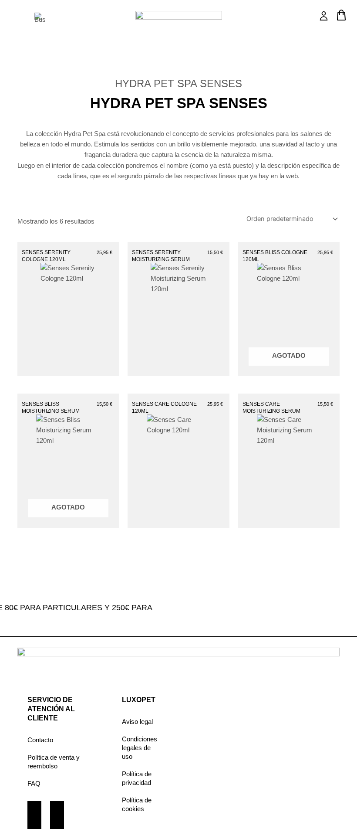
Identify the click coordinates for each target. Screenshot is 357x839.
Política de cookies (137, 804)
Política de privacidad (137, 778)
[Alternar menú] (14, 19)
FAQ (33, 783)
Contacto (40, 740)
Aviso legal (137, 721)
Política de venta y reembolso (53, 762)
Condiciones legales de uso (139, 748)
